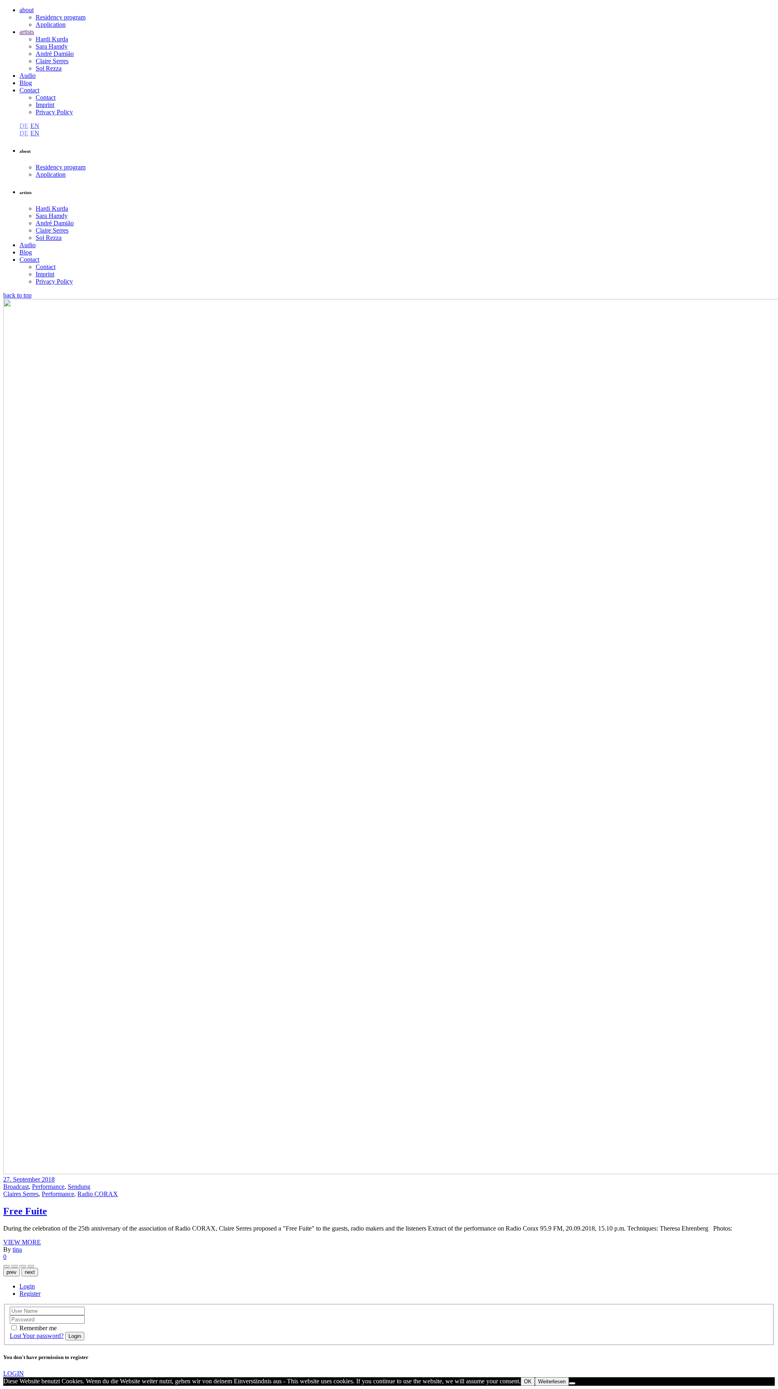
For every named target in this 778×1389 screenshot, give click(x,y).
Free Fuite (25, 1211)
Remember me (38, 1328)
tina (17, 1249)
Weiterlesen (552, 1381)
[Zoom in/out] (22, 1266)
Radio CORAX (97, 1193)
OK (528, 1381)
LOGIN (13, 1373)
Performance (48, 1186)
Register (30, 1293)
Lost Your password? (37, 1335)
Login (27, 1286)
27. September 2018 (29, 1179)
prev (11, 1272)
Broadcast (16, 1186)
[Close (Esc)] (14, 1266)
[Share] (6, 1266)
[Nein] (572, 1383)
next (30, 1272)
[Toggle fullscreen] (31, 1266)
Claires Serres (20, 1193)
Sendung (79, 1186)
